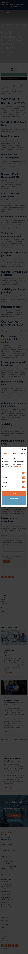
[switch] (24, 477)
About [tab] (23, 453)
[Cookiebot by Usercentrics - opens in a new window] (20, 449)
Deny (14, 503)
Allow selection (14, 498)
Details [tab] (14, 453)
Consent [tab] (5, 453)
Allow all (14, 493)
